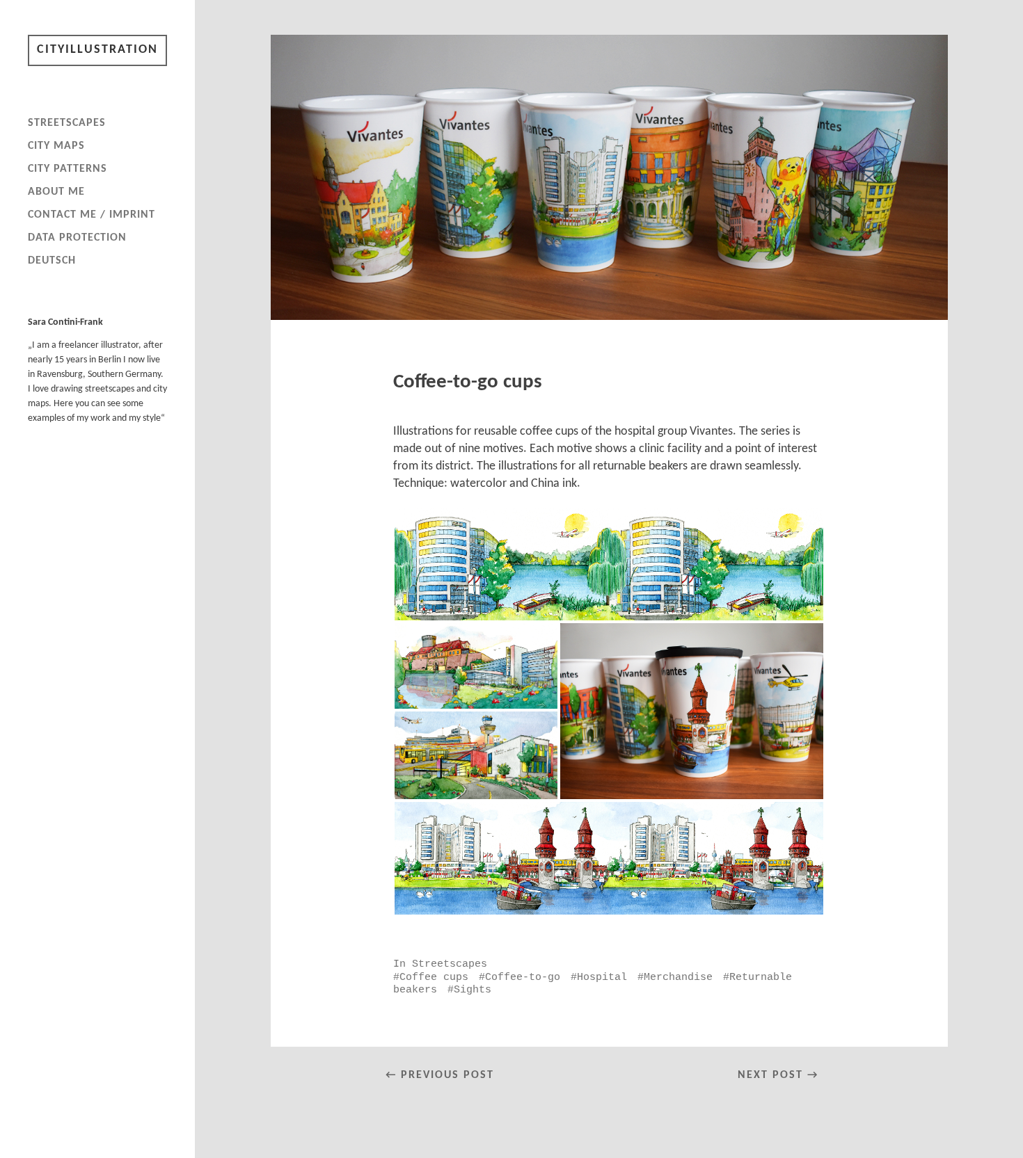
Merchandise (678, 977)
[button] (609, 564)
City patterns (67, 169)
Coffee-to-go (522, 977)
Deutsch (52, 260)
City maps (56, 146)
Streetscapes (67, 123)
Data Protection (77, 237)
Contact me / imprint (91, 214)
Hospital (602, 977)
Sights (472, 989)
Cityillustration (97, 49)
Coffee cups (433, 977)
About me (56, 192)
